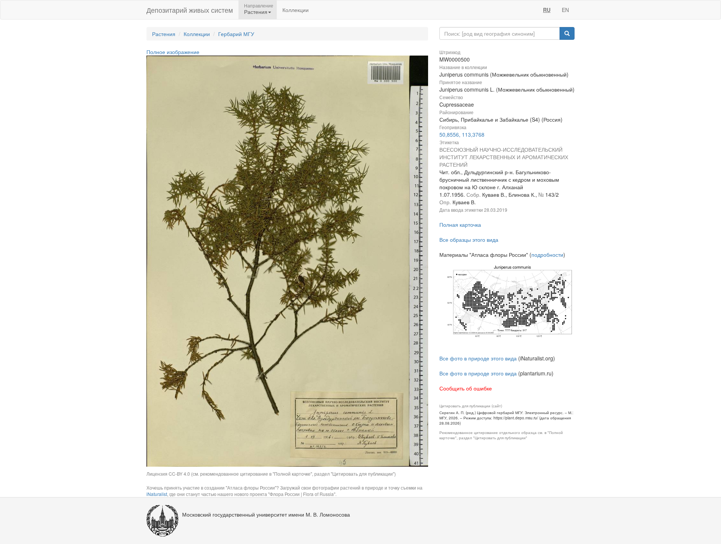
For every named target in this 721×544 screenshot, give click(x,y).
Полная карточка (460, 224)
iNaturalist (156, 494)
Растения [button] (255, 11)
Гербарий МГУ (236, 34)
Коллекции (295, 10)
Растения (163, 34)
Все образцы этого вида (468, 239)
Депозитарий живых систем (189, 10)
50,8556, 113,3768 (461, 134)
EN (565, 10)
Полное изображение (172, 52)
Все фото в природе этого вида (478, 358)
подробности (547, 254)
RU (547, 10)
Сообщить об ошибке (465, 388)
